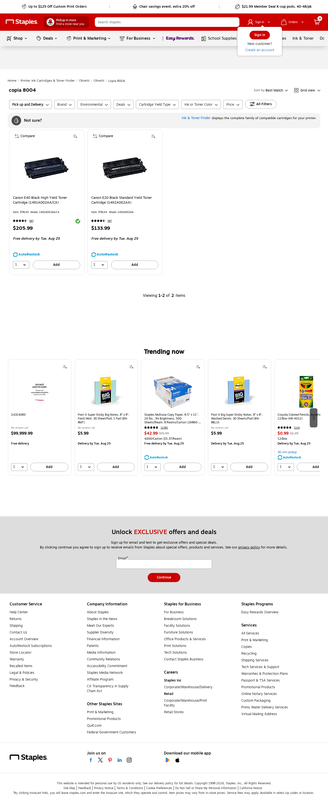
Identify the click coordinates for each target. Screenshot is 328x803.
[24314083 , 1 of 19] (39, 391)
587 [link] (31, 221)
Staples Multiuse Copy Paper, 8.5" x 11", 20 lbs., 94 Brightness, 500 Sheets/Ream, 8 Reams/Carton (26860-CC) (171, 418)
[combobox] (167, 22)
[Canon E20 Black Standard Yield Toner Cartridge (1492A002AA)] (125, 168)
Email (122, 558)
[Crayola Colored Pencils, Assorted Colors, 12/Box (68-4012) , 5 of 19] (306, 391)
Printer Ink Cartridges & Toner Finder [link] (48, 80)
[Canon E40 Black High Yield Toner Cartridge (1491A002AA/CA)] (46, 168)
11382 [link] (164, 428)
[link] (55, 7)
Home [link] (12, 80)
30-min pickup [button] (287, 452)
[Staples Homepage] (22, 22)
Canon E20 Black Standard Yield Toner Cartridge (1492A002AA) (121, 200)
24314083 (18, 415)
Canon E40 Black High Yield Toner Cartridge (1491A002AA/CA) (40, 200)
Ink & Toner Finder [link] (196, 118)
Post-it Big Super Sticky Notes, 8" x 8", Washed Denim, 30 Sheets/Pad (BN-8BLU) (237, 418)
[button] (234, 22)
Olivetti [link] (84, 80)
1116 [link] (297, 428)
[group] (40, 417)
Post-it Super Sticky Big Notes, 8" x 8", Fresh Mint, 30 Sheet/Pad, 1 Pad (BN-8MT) (103, 418)
